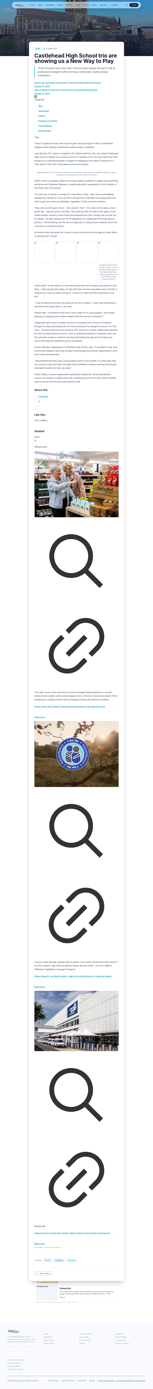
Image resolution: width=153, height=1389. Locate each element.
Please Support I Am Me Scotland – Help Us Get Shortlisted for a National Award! (72, 976)
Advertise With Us (14, 1366)
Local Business (120, 1340)
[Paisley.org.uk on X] (14, 1347)
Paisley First (119, 1334)
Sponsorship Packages (16, 1360)
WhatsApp (72, 1260)
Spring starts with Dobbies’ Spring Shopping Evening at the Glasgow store (69, 706)
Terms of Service (67, 1381)
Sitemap (92, 1381)
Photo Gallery (84, 1337)
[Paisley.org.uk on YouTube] (29, 1347)
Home (33, 5)
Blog (40, 106)
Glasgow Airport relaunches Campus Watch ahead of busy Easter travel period (72, 1233)
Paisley (41, 116)
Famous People (85, 1340)
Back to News (45, 1273)
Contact (133, 5)
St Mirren (69, 5)
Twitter (47, 1260)
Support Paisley (121, 1337)
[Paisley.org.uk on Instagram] (19, 1347)
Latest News (47, 1337)
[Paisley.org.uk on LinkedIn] (34, 1347)
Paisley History (48, 1343)
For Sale (86, 5)
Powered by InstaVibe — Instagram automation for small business (121, 1381)
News (40, 5)
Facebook (59, 1260)
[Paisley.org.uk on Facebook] (10, 1347)
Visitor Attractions (85, 1334)
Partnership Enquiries (15, 1369)
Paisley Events (48, 1340)
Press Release (45, 126)
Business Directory (14, 1363)
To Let (77, 5)
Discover (103, 5)
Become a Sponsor (122, 1343)
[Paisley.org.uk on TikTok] (24, 1347)
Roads (94, 5)
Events (60, 5)
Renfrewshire (44, 131)
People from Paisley (48, 121)
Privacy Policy (53, 1381)
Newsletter (43, 111)
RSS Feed (82, 1381)
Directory (114, 5)
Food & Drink (50, 5)
